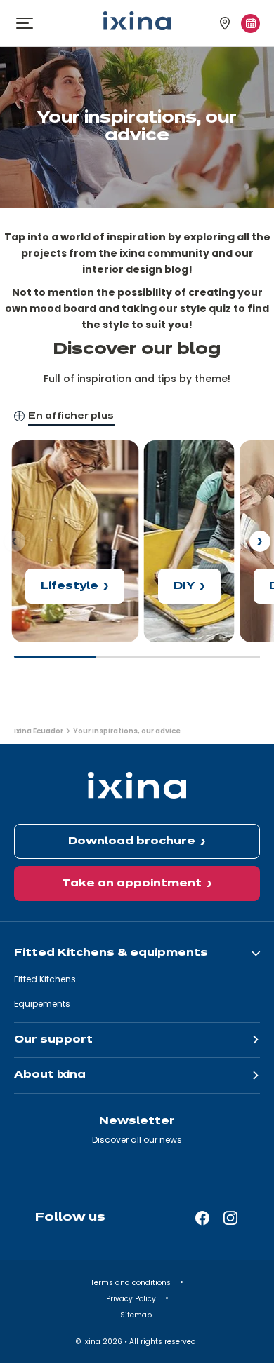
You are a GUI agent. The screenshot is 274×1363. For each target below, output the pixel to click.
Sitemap (137, 1315)
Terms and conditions (132, 1282)
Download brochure (131, 841)
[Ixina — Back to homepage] (137, 20)
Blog (22, 448)
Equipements (42, 1004)
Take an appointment (132, 883)
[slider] (137, 663)
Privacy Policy (132, 1299)
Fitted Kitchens (45, 979)
